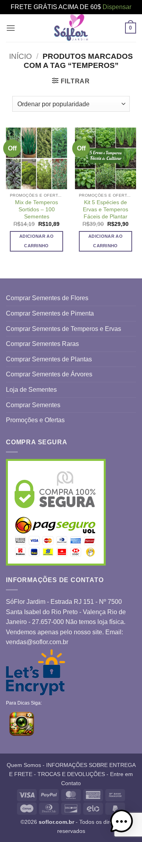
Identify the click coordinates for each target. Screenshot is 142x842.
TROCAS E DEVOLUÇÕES (71, 774)
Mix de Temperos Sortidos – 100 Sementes (36, 209)
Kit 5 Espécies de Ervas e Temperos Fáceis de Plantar (105, 209)
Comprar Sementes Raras (42, 343)
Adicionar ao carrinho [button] (36, 241)
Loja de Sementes (31, 389)
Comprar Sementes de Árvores (49, 374)
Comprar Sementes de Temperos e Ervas (63, 328)
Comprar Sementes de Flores (47, 298)
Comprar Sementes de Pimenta (50, 313)
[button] (10, 28)
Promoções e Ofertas (35, 420)
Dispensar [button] (117, 7)
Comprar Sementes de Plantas (49, 359)
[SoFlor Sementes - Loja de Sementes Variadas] (71, 28)
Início (20, 56)
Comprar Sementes (33, 405)
